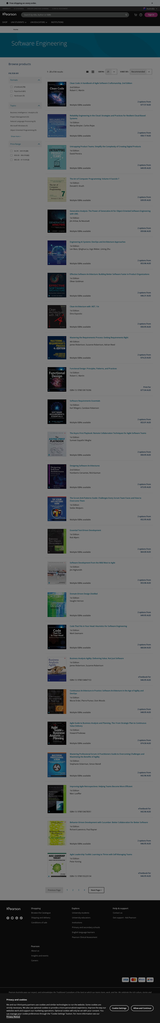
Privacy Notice (13, 1016)
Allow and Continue (142, 1008)
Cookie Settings (119, 1008)
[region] (80, 1008)
